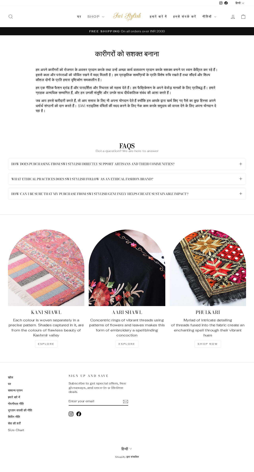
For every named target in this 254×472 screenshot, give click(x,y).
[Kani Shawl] (46, 268)
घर (79, 16)
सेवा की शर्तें (14, 423)
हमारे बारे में (158, 16)
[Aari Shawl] (127, 268)
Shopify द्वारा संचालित (127, 457)
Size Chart (16, 430)
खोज (10, 377)
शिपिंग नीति (14, 417)
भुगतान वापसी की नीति (20, 410)
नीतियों (208, 16)
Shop (94, 16)
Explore (46, 344)
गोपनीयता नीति (16, 404)
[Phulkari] (208, 268)
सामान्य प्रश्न (15, 390)
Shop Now (208, 344)
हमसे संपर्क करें (184, 16)
